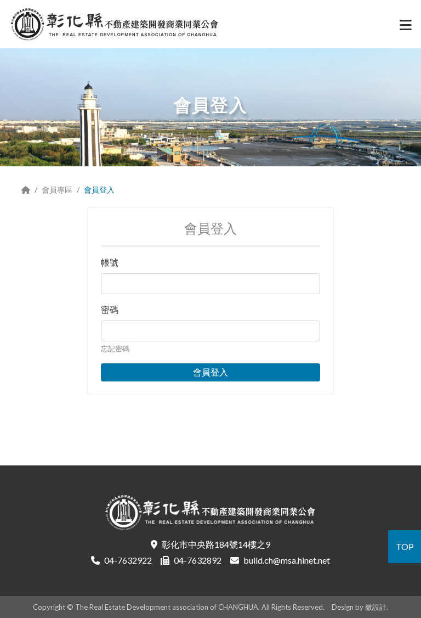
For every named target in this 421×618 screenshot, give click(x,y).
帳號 (109, 262)
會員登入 (210, 372)
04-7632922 (128, 560)
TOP (405, 546)
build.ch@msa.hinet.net (286, 560)
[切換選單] (405, 27)
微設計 (375, 607)
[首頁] (25, 189)
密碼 (109, 309)
